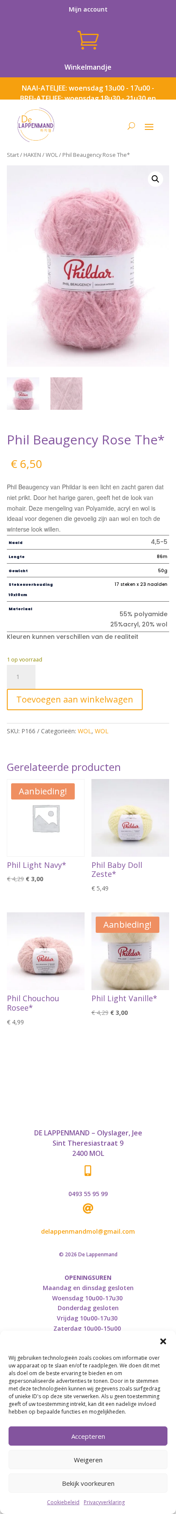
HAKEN (32, 155)
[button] (163, 1341)
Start (13, 155)
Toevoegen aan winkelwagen (74, 699)
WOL (52, 155)
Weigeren (88, 1459)
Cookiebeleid (63, 1502)
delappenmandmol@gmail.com (88, 1231)
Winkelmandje (88, 67)
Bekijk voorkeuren (88, 1483)
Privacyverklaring (104, 1502)
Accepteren (88, 1436)
